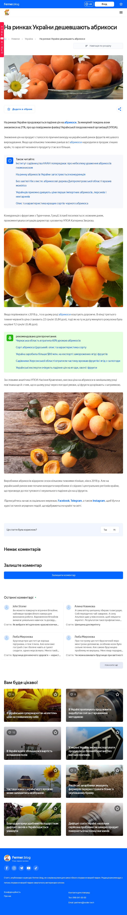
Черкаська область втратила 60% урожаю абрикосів (48, 340)
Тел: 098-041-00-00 (77, 897)
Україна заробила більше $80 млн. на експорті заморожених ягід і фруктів (62, 354)
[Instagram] (14, 868)
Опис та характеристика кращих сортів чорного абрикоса (52, 203)
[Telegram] (21, 868)
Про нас (7, 896)
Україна (29, 39)
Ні (114, 530)
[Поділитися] (119, 109)
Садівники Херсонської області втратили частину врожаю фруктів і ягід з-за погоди (68, 360)
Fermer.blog (7, 12)
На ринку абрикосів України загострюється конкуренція (50, 174)
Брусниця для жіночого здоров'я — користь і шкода (36, 655)
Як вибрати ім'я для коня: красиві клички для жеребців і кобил (35, 624)
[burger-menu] (121, 12)
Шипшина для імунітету (87, 624)
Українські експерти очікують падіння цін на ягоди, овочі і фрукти (56, 367)
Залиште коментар (23, 565)
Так (105, 530)
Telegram (76, 500)
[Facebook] (7, 868)
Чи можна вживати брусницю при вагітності (99, 655)
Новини (15, 39)
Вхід (104, 4)
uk (89, 5)
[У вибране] (55, 694)
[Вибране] (121, 4)
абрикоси (70, 122)
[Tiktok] (36, 868)
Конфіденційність (12, 892)
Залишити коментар (63, 575)
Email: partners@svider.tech (81, 902)
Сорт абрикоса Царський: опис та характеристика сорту (51, 347)
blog (11, 4)
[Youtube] (28, 868)
